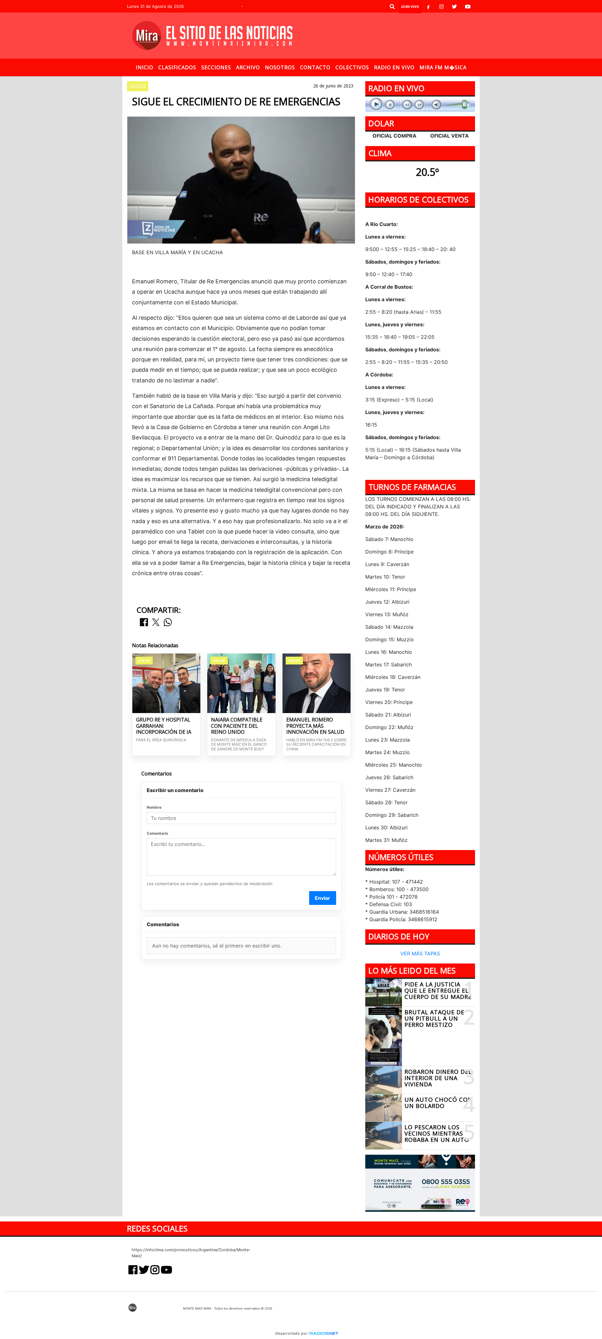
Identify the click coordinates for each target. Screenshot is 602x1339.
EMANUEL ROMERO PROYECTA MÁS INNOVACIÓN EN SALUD (315, 726)
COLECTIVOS (352, 67)
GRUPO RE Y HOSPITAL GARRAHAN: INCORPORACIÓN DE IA (163, 726)
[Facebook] (428, 7)
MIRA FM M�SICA (443, 67)
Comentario (157, 833)
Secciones (216, 67)
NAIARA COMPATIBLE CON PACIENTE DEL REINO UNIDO (236, 726)
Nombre (154, 807)
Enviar (322, 898)
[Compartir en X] (156, 622)
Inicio (144, 67)
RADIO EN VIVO (394, 67)
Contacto (315, 67)
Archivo (248, 67)
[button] (392, 7)
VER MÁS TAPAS (420, 954)
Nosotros (280, 67)
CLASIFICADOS (177, 67)
